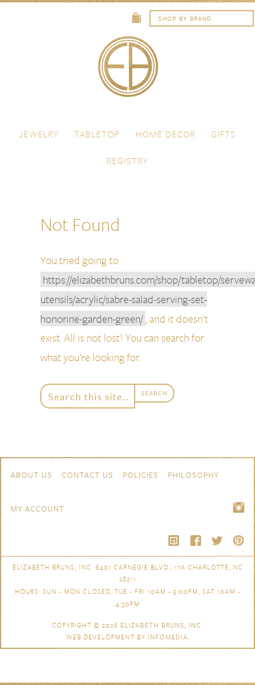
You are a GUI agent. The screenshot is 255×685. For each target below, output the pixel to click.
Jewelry (39, 133)
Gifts (223, 133)
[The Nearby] (174, 540)
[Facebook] (195, 540)
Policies (140, 475)
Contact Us (87, 475)
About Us (31, 475)
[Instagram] (238, 507)
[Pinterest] (238, 540)
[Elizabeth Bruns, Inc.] (127, 72)
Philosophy (193, 475)
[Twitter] (217, 540)
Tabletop (97, 133)
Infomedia (168, 637)
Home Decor (166, 133)
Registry (127, 160)
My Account (38, 508)
